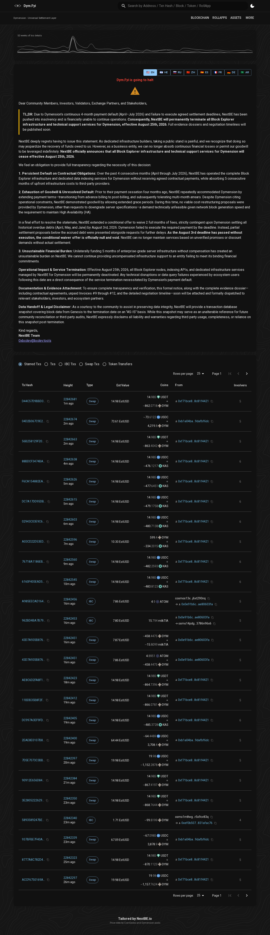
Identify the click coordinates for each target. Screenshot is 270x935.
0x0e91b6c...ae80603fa (197, 604)
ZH (190, 72)
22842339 (70, 837)
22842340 (70, 818)
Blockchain (200, 17)
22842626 (70, 479)
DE (231, 72)
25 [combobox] (198, 373)
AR (245, 72)
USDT (164, 397)
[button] (68, 385)
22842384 (70, 778)
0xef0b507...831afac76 (196, 823)
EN (150, 72)
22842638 (70, 459)
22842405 (70, 718)
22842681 (70, 399)
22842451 (70, 638)
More (250, 17)
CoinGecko (130, 922)
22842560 (70, 559)
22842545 (70, 579)
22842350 (70, 798)
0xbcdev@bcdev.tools (35, 341)
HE (164, 72)
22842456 (70, 599)
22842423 (70, 678)
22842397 (70, 758)
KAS (165, 466)
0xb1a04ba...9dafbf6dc (193, 421)
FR (218, 72)
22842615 (70, 499)
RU (177, 72)
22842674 (70, 419)
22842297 (70, 877)
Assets (235, 17)
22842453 (70, 618)
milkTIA (163, 620)
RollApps (219, 17)
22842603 (70, 519)
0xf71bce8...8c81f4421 (193, 401)
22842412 (70, 698)
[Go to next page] (247, 373)
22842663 (70, 439)
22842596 (70, 539)
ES (204, 72)
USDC (164, 417)
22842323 (70, 857)
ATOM (163, 601)
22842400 (70, 738)
